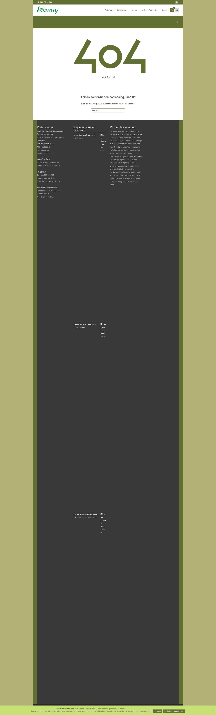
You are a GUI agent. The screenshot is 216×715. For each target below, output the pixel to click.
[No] (213, 710)
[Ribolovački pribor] (46, 9)
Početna (108, 10)
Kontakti (165, 10)
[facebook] (176, 2)
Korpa (134, 10)
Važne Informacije (149, 10)
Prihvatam (157, 711)
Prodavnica (121, 10)
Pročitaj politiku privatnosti (174, 711)
